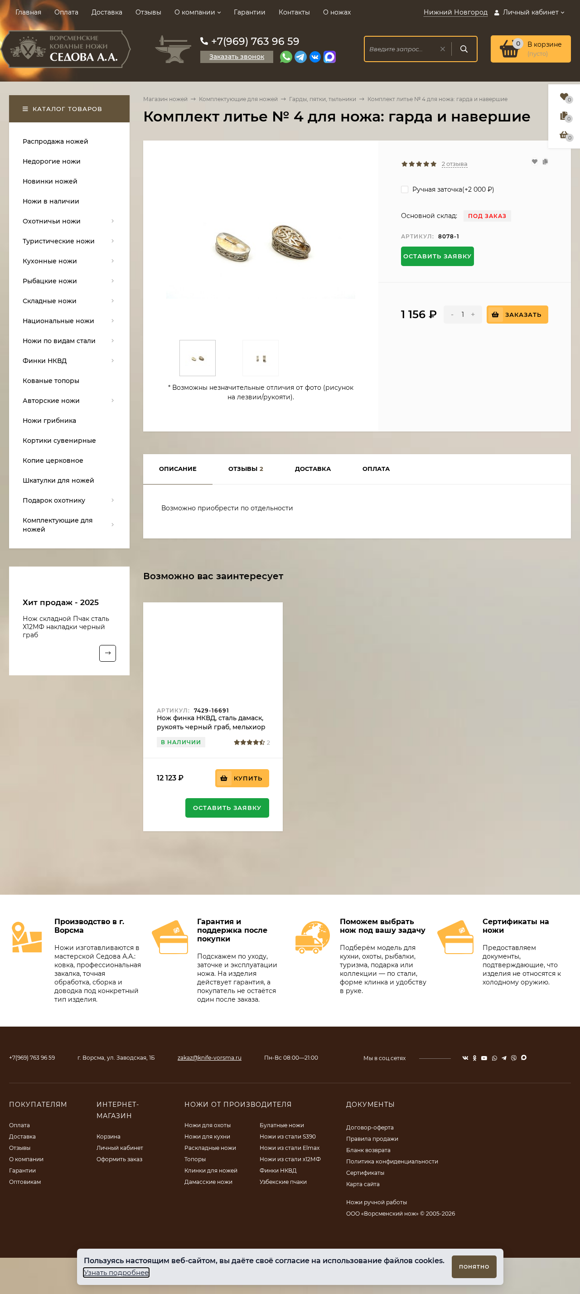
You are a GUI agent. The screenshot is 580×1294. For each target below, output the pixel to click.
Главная (28, 12)
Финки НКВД (278, 1170)
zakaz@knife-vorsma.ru (210, 1057)
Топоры (195, 1159)
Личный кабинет (120, 1147)
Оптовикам (25, 1181)
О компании (194, 12)
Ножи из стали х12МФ (290, 1159)
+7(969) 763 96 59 (255, 41)
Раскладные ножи (210, 1147)
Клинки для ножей (210, 1170)
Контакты (294, 12)
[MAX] (330, 57)
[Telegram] (301, 57)
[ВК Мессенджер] (315, 57)
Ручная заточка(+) (452, 189)
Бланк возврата (368, 1150)
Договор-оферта (370, 1127)
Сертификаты (365, 1172)
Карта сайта (363, 1184)
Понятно (474, 1267)
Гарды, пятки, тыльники (322, 99)
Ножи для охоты (207, 1125)
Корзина (109, 1136)
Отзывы (148, 12)
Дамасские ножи (208, 1181)
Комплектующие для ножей (238, 99)
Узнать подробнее (116, 1272)
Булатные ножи (282, 1125)
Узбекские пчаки (283, 1181)
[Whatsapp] (286, 57)
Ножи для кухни (207, 1136)
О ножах (337, 12)
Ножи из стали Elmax (289, 1147)
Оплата (66, 12)
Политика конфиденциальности (392, 1161)
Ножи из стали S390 (288, 1136)
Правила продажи (372, 1138)
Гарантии (250, 12)
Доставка (107, 12)
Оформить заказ (119, 1159)
